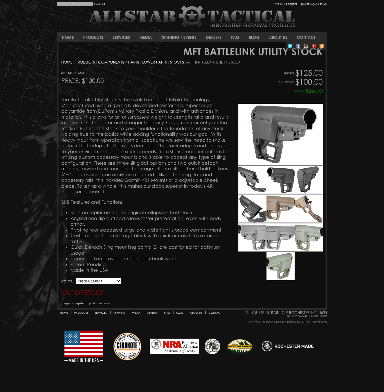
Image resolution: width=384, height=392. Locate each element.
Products (93, 37)
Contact (306, 37)
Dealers (214, 37)
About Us (278, 37)
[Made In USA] (84, 347)
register (79, 303)
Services (121, 37)
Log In (278, 4)
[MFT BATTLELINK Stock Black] (280, 164)
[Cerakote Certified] (127, 347)
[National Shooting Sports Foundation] (240, 347)
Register (291, 4)
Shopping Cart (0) (314, 4)
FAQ (235, 37)
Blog (254, 37)
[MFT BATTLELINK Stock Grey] (252, 250)
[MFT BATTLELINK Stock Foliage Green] (309, 250)
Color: (68, 281)
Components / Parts (118, 62)
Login (66, 303)
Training (119, 312)
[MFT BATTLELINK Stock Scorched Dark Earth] (280, 221)
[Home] (161, 21)
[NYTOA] (212, 347)
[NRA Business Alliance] (174, 347)
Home (68, 37)
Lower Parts (154, 62)
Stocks (177, 62)
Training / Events (178, 37)
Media (145, 37)
